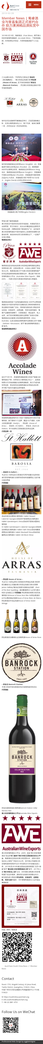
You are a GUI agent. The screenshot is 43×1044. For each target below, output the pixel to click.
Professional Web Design (11, 1041)
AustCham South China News (16, 966)
